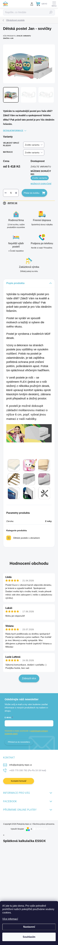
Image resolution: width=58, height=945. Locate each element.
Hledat (51, 12)
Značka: (8, 38)
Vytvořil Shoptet (17, 829)
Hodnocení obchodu (29, 563)
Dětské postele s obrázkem (26, 538)
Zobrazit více (29, 678)
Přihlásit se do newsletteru (19, 742)
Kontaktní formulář (18, 781)
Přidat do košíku (31, 193)
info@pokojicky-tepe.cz (20, 765)
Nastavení (29, 927)
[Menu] (54, 4)
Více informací (10, 919)
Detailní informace (13, 130)
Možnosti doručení (41, 184)
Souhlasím (29, 937)
